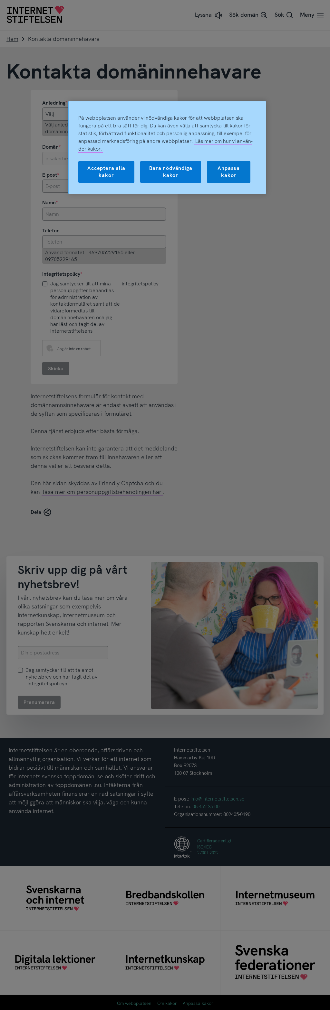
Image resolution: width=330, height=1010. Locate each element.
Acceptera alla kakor (106, 172)
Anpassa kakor (229, 172)
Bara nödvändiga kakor (170, 172)
